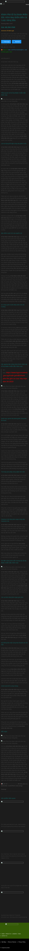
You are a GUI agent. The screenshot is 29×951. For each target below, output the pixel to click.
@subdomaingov (12, 784)
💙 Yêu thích (16, 41)
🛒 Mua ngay (6, 41)
